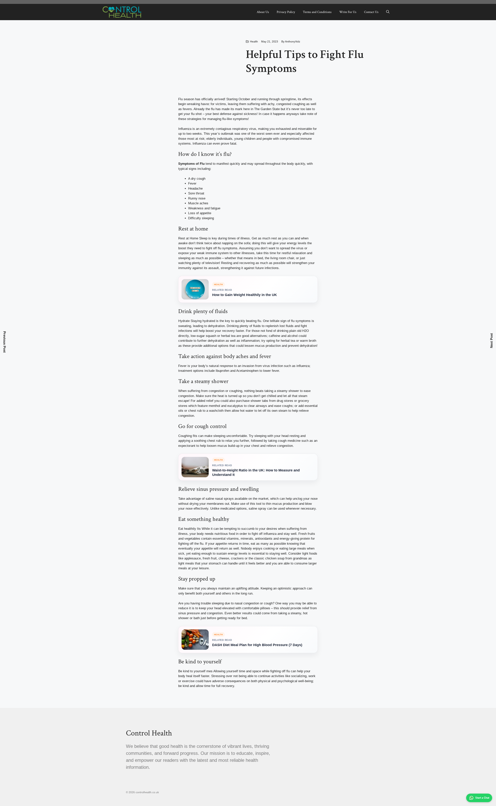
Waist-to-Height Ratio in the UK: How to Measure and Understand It (256, 472)
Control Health (149, 733)
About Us (263, 12)
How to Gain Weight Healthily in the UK (244, 295)
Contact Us (371, 12)
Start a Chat (482, 797)
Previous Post (4, 342)
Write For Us (347, 12)
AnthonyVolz (292, 41)
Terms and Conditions (317, 12)
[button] (387, 12)
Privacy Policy (286, 12)
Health (254, 41)
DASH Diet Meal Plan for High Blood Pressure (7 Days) (257, 645)
